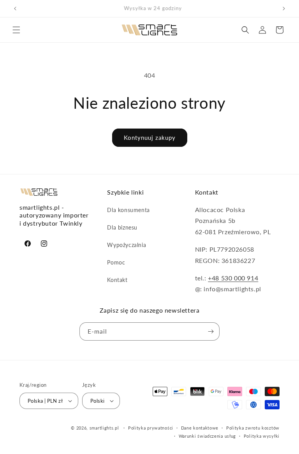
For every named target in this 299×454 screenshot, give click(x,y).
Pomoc (116, 262)
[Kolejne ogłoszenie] (283, 8)
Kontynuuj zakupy (150, 137)
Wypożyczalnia (126, 245)
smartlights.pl (104, 427)
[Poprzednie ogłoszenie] (15, 8)
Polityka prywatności (150, 427)
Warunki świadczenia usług (207, 435)
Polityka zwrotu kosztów (253, 427)
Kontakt (117, 280)
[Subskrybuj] (210, 331)
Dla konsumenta (128, 210)
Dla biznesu (122, 227)
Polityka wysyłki (262, 435)
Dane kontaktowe (200, 427)
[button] (16, 29)
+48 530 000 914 (233, 278)
